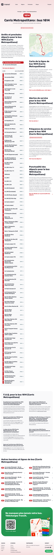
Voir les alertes (33, 121)
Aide (2, 550)
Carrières (13, 548)
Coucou (3, 543)
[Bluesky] (47, 547)
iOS (11, 531)
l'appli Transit (48, 146)
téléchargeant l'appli (41, 411)
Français (49, 4)
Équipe (12, 547)
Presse (2, 548)
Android (14, 531)
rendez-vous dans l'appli (44, 435)
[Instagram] (45, 547)
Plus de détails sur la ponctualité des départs (39, 194)
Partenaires (30, 4)
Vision (16, 4)
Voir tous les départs (35, 158)
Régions (22, 4)
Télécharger (48, 551)
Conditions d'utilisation (16, 552)
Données (28, 547)
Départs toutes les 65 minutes (27, 27)
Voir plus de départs (8, 68)
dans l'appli (17, 422)
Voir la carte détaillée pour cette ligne (40, 90)
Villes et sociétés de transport (32, 545)
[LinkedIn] (50, 547)
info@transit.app (48, 545)
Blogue (37, 4)
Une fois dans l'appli (44, 112)
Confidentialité (14, 550)
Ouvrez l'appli (42, 78)
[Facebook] (48, 547)
